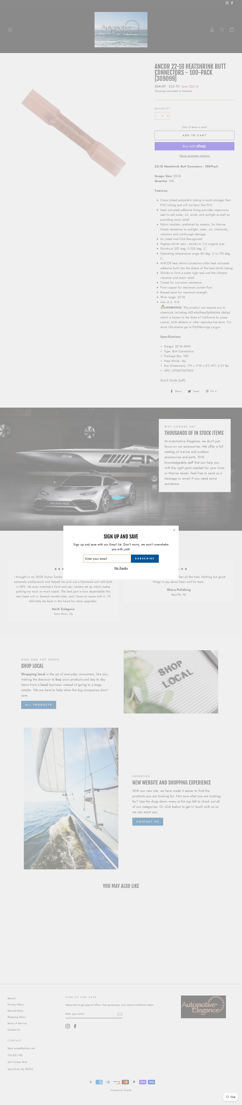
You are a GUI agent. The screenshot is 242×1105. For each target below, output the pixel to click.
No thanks (121, 568)
